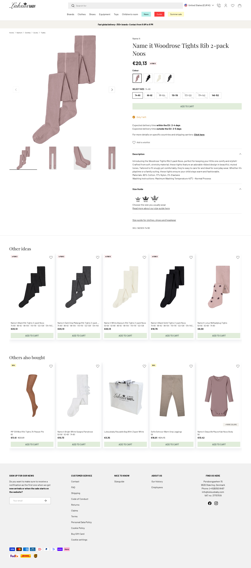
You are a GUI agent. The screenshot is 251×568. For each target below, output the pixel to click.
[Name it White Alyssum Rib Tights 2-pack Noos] (158, 78)
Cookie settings (79, 539)
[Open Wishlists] (232, 5)
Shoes (92, 14)
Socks (35, 32)
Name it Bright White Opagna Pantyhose (75, 431)
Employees (157, 487)
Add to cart (187, 106)
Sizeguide (119, 481)
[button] (240, 5)
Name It (19, 32)
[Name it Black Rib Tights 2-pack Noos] (148, 78)
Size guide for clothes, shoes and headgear (154, 220)
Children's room (130, 14)
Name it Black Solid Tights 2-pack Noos (168, 323)
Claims (74, 510)
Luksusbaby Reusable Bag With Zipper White (124, 431)
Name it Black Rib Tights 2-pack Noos (27, 323)
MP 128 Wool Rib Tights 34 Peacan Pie (27, 431)
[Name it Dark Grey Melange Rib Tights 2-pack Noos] (169, 78)
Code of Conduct (79, 498)
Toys (116, 14)
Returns (75, 504)
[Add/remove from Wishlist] (50, 257)
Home (11, 32)
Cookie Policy (78, 528)
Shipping (75, 493)
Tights (43, 32)
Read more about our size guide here (151, 208)
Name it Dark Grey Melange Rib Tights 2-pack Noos (80, 323)
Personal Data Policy (81, 522)
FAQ (73, 487)
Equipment (104, 14)
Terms (74, 516)
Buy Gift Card (77, 533)
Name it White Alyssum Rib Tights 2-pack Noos (125, 323)
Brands (70, 14)
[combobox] (125, 5)
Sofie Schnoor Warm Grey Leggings (166, 431)
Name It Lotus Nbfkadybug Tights (212, 323)
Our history (157, 481)
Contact (75, 481)
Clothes (82, 14)
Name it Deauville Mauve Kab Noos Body (215, 431)
